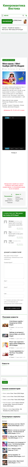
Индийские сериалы (8, 60)
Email (6, 287)
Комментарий (8, 262)
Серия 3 (17, 148)
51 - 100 (12, 117)
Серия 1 (7, 148)
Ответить (20, 228)
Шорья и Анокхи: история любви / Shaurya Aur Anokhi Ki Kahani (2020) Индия (13, 404)
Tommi (5, 69)
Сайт (5, 293)
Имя (5, 281)
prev (4, 118)
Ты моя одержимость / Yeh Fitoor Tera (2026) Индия (16, 352)
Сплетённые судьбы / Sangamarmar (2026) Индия (16, 323)
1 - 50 (7, 117)
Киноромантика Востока (14, 7)
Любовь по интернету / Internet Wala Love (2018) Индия (17, 334)
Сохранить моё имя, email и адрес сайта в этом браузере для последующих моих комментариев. (13, 301)
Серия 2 (12, 148)
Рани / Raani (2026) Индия (17, 393)
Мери (10, 232)
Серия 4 (21, 148)
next (24, 118)
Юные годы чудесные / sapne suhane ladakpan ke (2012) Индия (17, 343)
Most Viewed (4, 421)
